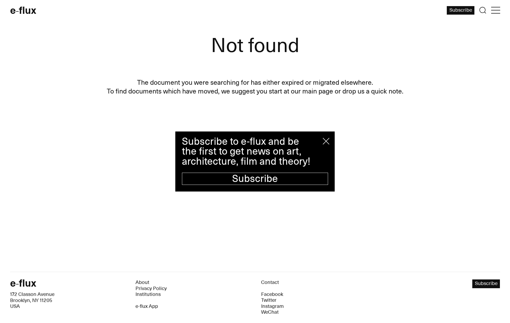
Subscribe (255, 179)
